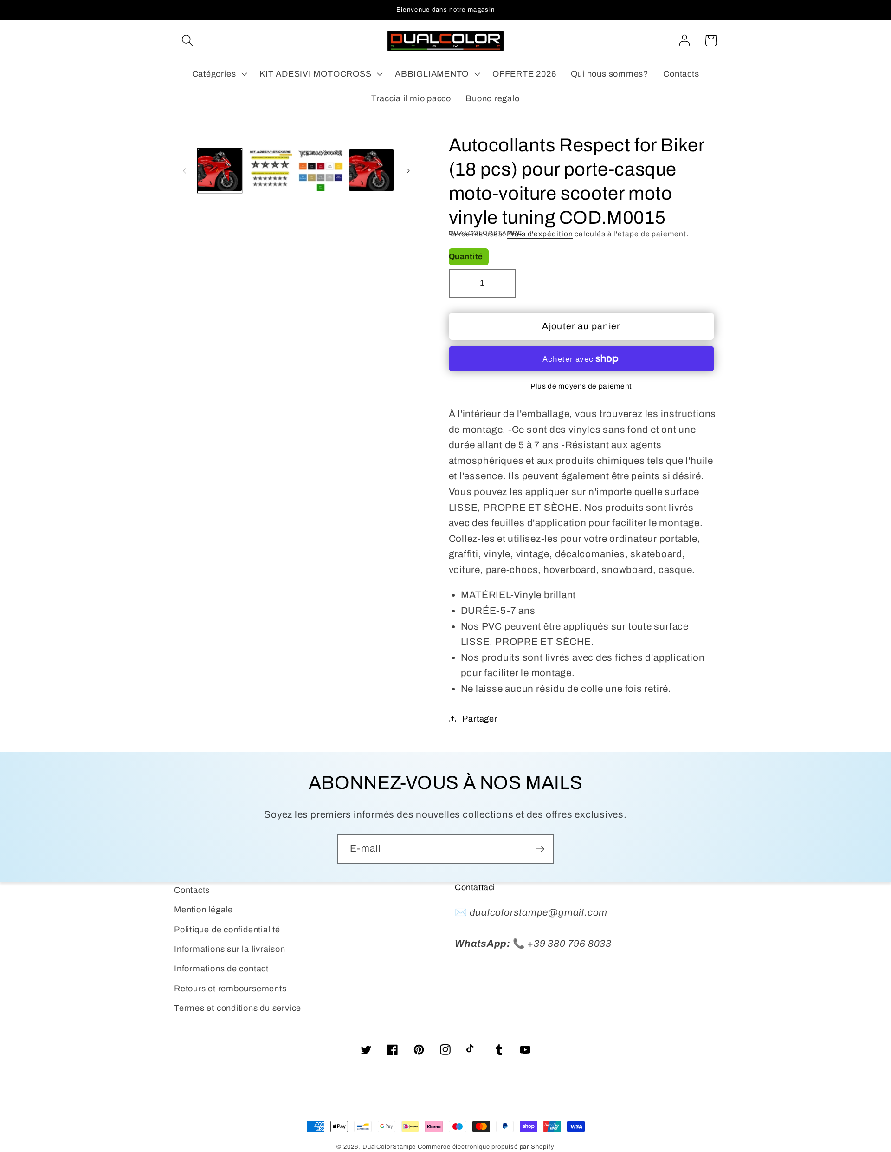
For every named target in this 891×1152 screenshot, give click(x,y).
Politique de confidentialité (227, 929)
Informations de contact (221, 968)
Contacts (192, 890)
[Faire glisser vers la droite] (408, 171)
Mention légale (203, 909)
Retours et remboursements (230, 988)
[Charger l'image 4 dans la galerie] (371, 171)
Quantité (466, 256)
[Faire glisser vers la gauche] (184, 171)
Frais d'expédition (540, 234)
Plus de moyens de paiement (581, 386)
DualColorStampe (389, 1147)
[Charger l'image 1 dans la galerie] (220, 171)
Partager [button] (479, 718)
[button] (187, 40)
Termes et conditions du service (237, 1008)
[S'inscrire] (540, 849)
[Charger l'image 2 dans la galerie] (270, 171)
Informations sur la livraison (229, 949)
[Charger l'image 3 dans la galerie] (320, 171)
